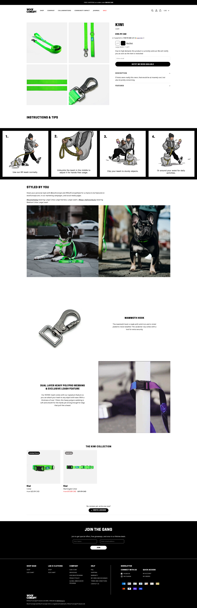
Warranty (94, 575)
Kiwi (29, 486)
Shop (28, 570)
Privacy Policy (74, 578)
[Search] (152, 11)
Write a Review (100, 510)
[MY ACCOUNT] (156, 10)
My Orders (146, 576)
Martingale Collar (70, 489)
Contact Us (95, 584)
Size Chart (30, 572)
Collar (29, 489)
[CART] (160, 10)
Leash (117, 29)
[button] (141, 38)
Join (98, 548)
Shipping (94, 572)
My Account (147, 573)
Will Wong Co (61, 601)
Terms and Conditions (99, 581)
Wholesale (73, 572)
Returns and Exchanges (99, 578)
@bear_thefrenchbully (87, 200)
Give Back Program (76, 575)
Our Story (73, 570)
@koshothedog (32, 200)
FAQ (92, 570)
